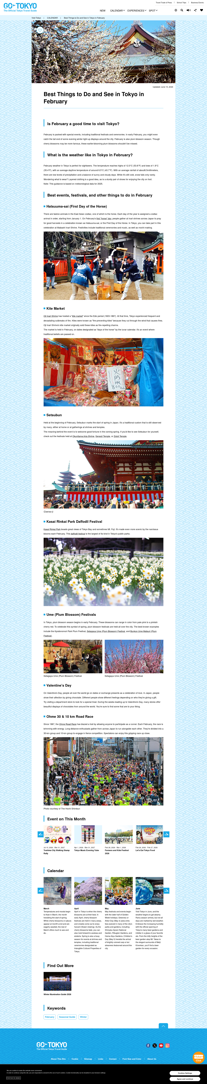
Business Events (197, 2)
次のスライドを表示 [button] (166, 834)
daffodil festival (78, 533)
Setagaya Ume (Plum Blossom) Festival (106, 631)
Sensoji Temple (102, 436)
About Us (151, 1059)
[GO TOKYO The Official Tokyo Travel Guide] (20, 7)
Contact (113, 1059)
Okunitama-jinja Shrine (83, 436)
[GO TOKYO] (52, 1046)
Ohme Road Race (67, 724)
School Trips (181, 2)
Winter (83, 1016)
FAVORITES (201, 10)
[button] (117, 11)
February (49, 1016)
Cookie (75, 1059)
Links (100, 1059)
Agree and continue (185, 1079)
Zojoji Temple (120, 436)
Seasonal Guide (67, 1016)
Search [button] (182, 10)
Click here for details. (13, 1078)
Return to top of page (163, 1026)
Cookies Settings (185, 1073)
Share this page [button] (195, 10)
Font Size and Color (132, 1059)
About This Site (58, 1059)
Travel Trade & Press (164, 2)
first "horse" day (103, 218)
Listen (188, 10)
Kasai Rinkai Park (52, 529)
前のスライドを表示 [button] (41, 834)
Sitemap (88, 1059)
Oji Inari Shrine (51, 315)
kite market (77, 315)
